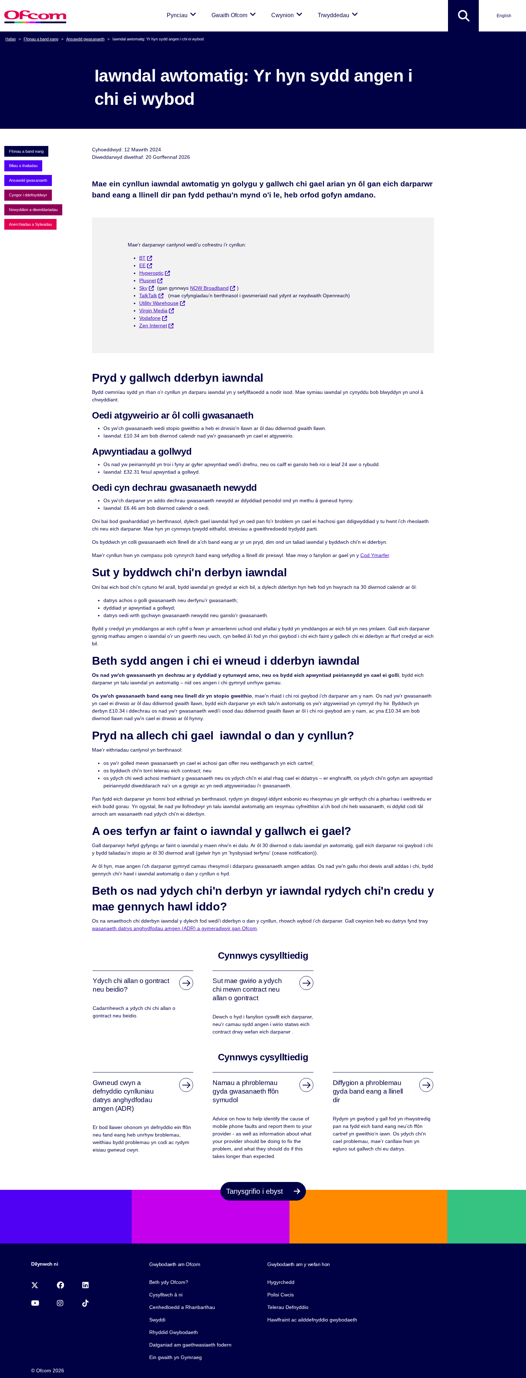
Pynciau (183, 15)
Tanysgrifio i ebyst (255, 1191)
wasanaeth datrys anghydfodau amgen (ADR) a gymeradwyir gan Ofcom (174, 928)
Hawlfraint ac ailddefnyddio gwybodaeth (312, 1320)
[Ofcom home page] (35, 16)
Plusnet (147, 280)
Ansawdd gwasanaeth (85, 39)
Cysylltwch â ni (165, 1295)
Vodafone (150, 318)
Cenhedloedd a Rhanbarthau (182, 1307)
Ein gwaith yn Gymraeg (175, 1357)
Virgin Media (153, 310)
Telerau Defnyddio (287, 1307)
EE (142, 265)
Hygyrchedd (280, 1282)
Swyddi (157, 1320)
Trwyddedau (339, 15)
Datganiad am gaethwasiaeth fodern (190, 1345)
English (504, 15)
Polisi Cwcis (280, 1295)
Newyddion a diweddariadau (33, 209)
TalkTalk (148, 295)
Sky (143, 288)
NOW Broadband (209, 288)
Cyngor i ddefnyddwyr (28, 195)
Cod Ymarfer (374, 555)
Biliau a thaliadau (23, 165)
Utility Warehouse (159, 303)
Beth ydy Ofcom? (168, 1282)
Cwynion (288, 15)
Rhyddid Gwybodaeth (173, 1332)
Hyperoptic (151, 273)
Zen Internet (153, 325)
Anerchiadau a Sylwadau (30, 224)
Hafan (10, 39)
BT (142, 258)
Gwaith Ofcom (234, 15)
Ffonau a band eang (41, 39)
